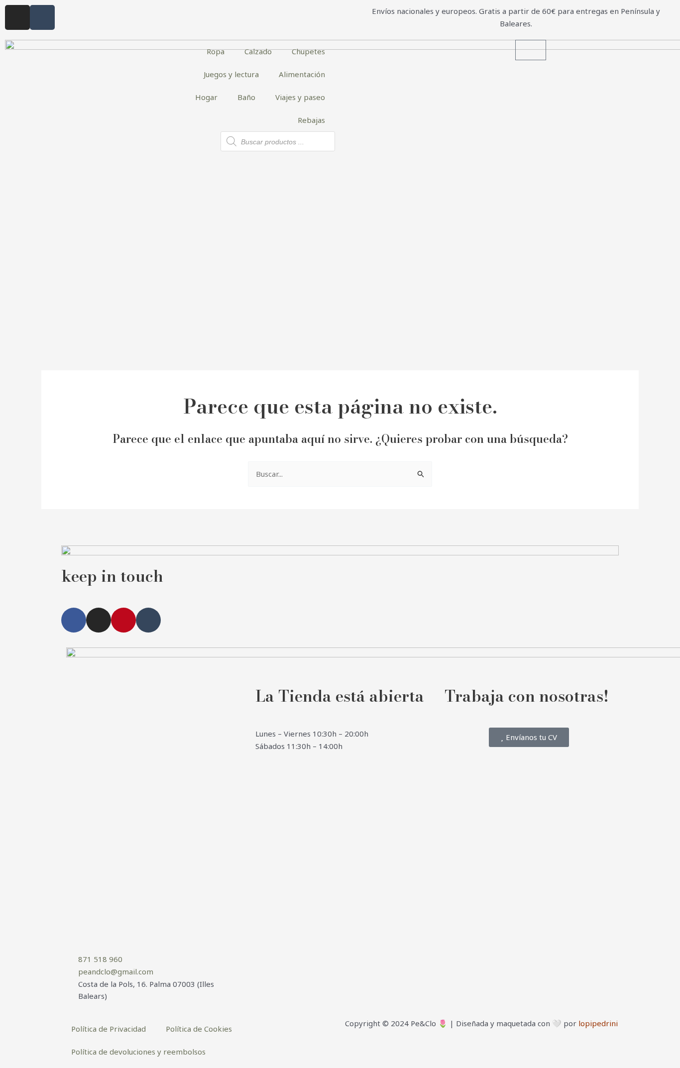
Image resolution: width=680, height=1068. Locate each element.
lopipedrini (598, 1023)
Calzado (258, 51)
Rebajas (311, 120)
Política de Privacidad (108, 1029)
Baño (246, 97)
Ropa (216, 51)
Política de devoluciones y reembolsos (138, 1052)
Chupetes (308, 51)
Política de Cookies (199, 1029)
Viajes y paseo (300, 97)
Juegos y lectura (231, 74)
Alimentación (302, 74)
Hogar (206, 97)
